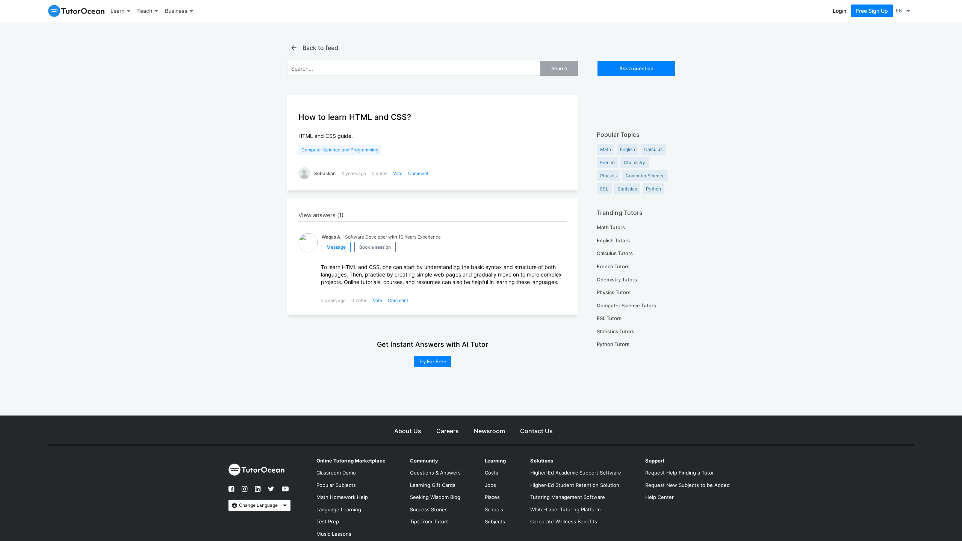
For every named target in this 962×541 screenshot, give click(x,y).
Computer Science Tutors (626, 305)
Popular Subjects (336, 485)
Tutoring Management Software (567, 497)
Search (559, 68)
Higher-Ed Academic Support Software (575, 473)
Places (492, 497)
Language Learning (338, 509)
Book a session (375, 247)
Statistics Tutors (615, 331)
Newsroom (489, 431)
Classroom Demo (336, 473)
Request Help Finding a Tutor (679, 473)
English (627, 149)
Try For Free (432, 361)
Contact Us (536, 431)
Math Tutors (611, 227)
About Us (407, 431)
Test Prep (327, 521)
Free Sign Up (872, 11)
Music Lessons (333, 534)
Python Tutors (613, 344)
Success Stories (429, 509)
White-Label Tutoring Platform (565, 509)
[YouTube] (283, 492)
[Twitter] (271, 489)
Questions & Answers (435, 473)
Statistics (627, 189)
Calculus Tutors (615, 253)
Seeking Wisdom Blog (435, 497)
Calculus (653, 149)
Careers (447, 431)
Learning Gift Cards (432, 485)
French (607, 162)
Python (653, 189)
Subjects (495, 521)
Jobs (490, 485)
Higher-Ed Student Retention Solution (574, 485)
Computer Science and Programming (339, 150)
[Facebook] (233, 492)
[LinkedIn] (257, 489)
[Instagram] (244, 489)
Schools (494, 509)
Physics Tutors (614, 292)
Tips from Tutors (429, 521)
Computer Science (645, 175)
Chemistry (634, 162)
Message (336, 247)
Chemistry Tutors (617, 280)
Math (605, 149)
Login (839, 11)
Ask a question (636, 68)
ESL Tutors (609, 318)
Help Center (659, 497)
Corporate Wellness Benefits (563, 521)
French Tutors (613, 266)
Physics (608, 175)
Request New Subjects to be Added (687, 485)
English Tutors (613, 240)
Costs (491, 473)
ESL (604, 189)
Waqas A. (331, 237)
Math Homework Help (342, 497)
